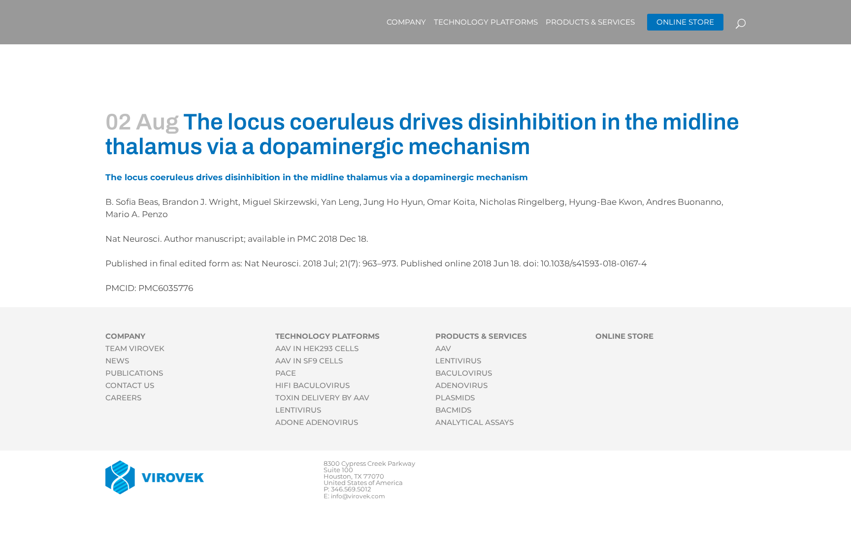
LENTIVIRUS (298, 410)
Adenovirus (461, 385)
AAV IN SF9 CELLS (309, 360)
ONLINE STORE (685, 22)
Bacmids (453, 410)
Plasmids (455, 397)
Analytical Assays (474, 422)
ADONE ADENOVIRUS (316, 422)
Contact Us (129, 385)
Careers (123, 397)
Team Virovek (134, 348)
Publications (134, 373)
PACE (285, 373)
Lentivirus (458, 360)
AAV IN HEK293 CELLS (317, 348)
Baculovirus (463, 373)
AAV (443, 348)
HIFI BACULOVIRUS (312, 385)
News (117, 360)
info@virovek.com (358, 496)
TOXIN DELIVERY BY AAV (322, 397)
